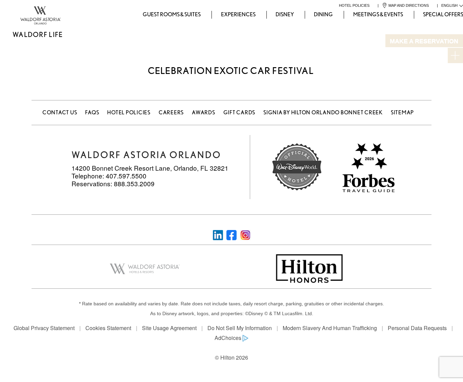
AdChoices (228, 338)
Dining (323, 14)
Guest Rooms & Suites (172, 14)
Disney (285, 14)
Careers (171, 112)
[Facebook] (231, 234)
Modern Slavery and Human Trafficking (330, 328)
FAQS (92, 112)
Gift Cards (239, 112)
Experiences (238, 14)
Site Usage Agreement (169, 328)
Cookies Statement (108, 328)
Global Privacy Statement (44, 328)
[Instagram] (245, 234)
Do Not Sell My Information (239, 328)
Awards (203, 112)
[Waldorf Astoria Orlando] (12, 15)
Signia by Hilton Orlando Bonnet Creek (323, 112)
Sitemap (402, 112)
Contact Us (59, 112)
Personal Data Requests (417, 328)
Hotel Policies (128, 112)
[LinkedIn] (218, 234)
